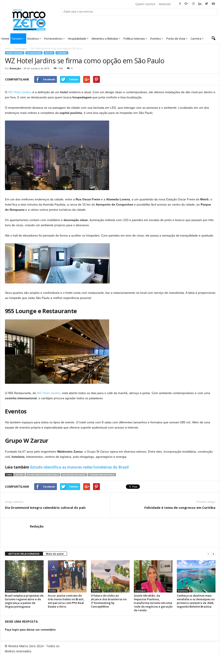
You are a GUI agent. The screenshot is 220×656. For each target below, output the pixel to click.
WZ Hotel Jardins (20, 92)
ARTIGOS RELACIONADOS (24, 553)
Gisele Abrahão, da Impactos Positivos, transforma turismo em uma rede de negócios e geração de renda (153, 603)
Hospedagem (20, 48)
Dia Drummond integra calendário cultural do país (45, 507)
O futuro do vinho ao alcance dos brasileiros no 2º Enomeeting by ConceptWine (109, 601)
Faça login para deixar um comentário (30, 629)
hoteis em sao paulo (74, 474)
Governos (11, 590)
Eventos (96, 590)
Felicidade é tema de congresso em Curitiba (179, 507)
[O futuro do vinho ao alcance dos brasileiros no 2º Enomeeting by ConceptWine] (110, 576)
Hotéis (49, 52)
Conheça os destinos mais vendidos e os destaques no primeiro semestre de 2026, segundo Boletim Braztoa (196, 601)
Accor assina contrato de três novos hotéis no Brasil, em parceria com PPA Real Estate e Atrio (66, 601)
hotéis (19, 474)
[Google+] (186, 4)
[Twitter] (206, 4)
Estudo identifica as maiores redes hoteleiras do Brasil (79, 467)
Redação (15, 68)
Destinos (183, 590)
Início (7, 48)
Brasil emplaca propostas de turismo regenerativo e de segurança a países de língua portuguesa (24, 601)
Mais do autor (55, 553)
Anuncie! (165, 4)
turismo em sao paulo (102, 474)
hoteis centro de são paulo (43, 474)
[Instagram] (193, 4)
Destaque (140, 590)
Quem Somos (145, 4)
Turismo (62, 52)
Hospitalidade (14, 52)
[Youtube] (213, 4)
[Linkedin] (200, 4)
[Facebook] (180, 4)
